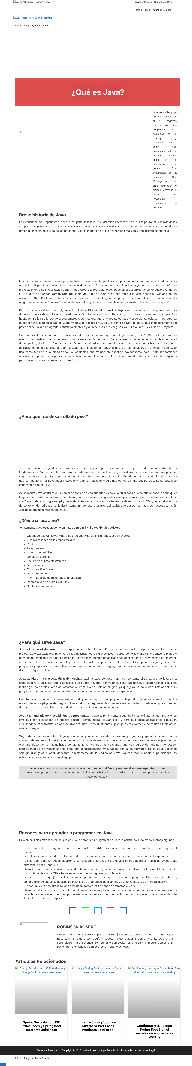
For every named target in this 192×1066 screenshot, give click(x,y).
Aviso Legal (149, 1050)
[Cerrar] (3, 1064)
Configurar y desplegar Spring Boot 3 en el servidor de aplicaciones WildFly (154, 1031)
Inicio (139, 9)
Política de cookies (131, 1050)
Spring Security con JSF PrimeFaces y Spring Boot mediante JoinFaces (41, 1026)
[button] (72, 910)
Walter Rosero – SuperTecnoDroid (101, 1050)
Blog (147, 9)
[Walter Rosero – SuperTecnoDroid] (154, 2)
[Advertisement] (96, 56)
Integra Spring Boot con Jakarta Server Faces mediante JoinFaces (98, 1026)
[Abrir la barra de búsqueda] (175, 10)
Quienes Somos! (162, 9)
